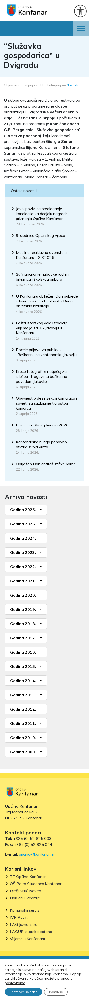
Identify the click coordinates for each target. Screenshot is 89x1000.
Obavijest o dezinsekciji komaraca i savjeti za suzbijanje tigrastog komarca (46, 403)
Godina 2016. (23, 652)
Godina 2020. (23, 595)
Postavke (56, 992)
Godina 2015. (23, 666)
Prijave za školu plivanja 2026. (42, 425)
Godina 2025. (23, 523)
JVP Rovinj (19, 917)
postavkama (15, 983)
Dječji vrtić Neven (25, 891)
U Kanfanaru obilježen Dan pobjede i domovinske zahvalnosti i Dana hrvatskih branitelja (47, 301)
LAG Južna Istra (23, 924)
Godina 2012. (23, 709)
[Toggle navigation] (81, 28)
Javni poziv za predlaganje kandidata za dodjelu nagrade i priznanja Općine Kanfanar (42, 213)
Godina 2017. (23, 637)
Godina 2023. (23, 552)
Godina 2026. (23, 509)
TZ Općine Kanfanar (28, 876)
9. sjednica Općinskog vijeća (40, 235)
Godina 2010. (23, 737)
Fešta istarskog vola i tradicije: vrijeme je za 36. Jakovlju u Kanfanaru (42, 327)
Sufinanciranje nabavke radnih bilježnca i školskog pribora (42, 277)
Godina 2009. (23, 751)
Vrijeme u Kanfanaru (27, 938)
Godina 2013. (23, 694)
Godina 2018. (23, 623)
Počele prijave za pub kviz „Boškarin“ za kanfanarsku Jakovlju (46, 352)
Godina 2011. (23, 723)
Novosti (72, 85)
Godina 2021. (23, 580)
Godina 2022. (23, 566)
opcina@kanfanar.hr (36, 854)
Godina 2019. (23, 609)
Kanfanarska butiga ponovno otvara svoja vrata (41, 444)
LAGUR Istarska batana (31, 931)
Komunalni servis (24, 910)
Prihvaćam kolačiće (23, 992)
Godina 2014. (23, 680)
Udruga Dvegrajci (25, 898)
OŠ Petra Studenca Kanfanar (35, 883)
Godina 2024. (23, 538)
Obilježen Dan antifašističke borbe (46, 463)
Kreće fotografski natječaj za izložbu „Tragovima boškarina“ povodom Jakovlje (42, 376)
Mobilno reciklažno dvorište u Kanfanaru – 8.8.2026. (41, 255)
